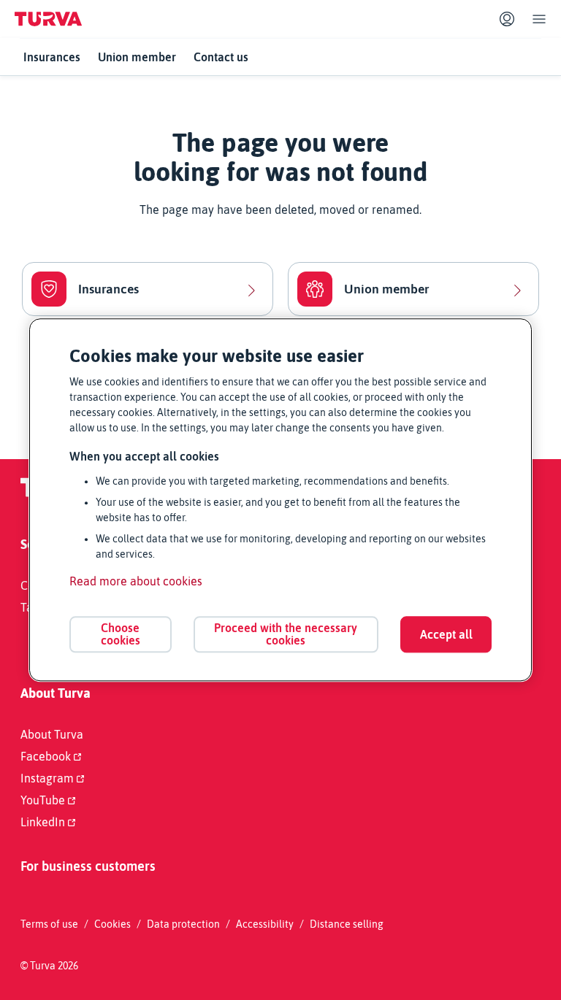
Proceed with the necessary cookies (285, 634)
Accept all (446, 634)
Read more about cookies (135, 581)
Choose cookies (120, 634)
